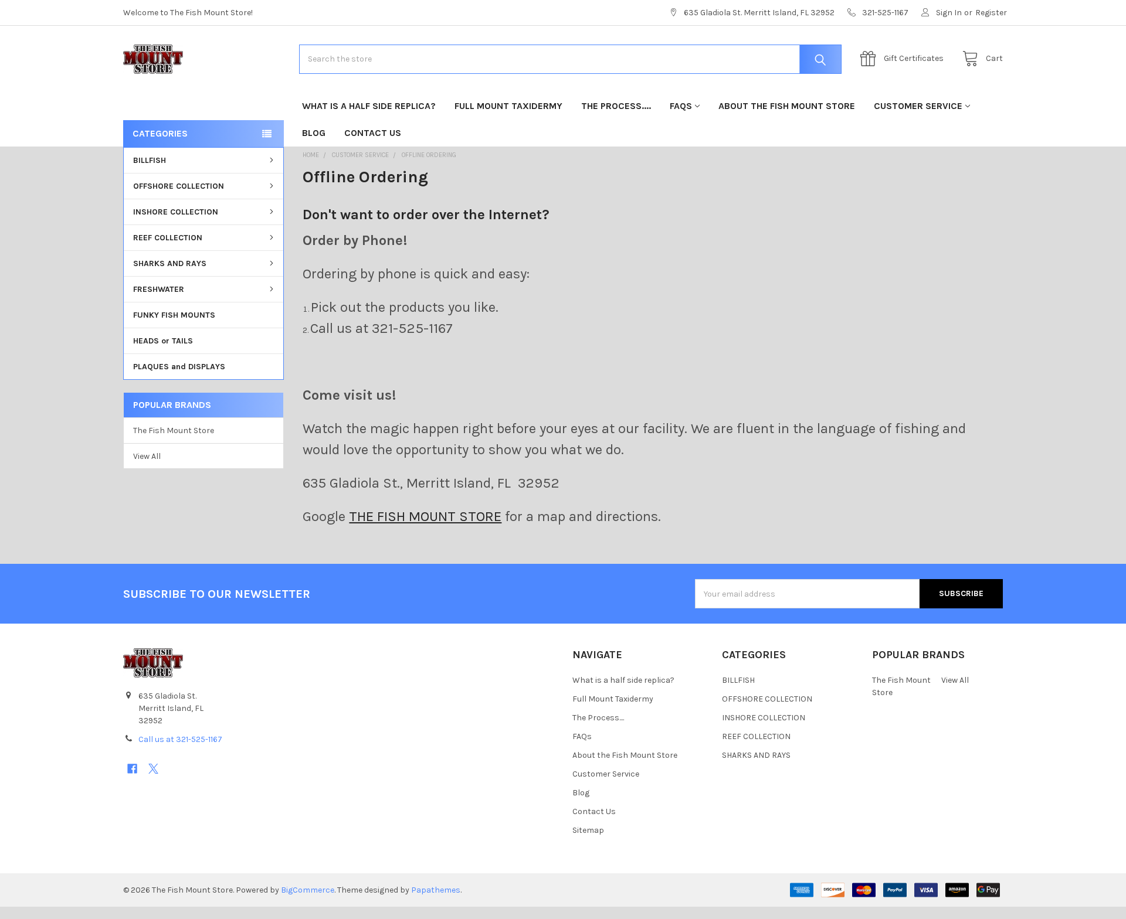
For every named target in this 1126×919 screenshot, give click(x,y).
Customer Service (918, 105)
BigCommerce (307, 890)
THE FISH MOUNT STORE (425, 516)
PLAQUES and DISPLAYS (179, 367)
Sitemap (588, 830)
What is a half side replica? (369, 105)
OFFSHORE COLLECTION (178, 186)
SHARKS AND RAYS (169, 263)
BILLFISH (149, 160)
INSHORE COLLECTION (175, 212)
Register (991, 13)
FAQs (681, 105)
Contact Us (372, 132)
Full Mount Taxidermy (508, 105)
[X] (153, 769)
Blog (313, 132)
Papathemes (435, 890)
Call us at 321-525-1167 (180, 739)
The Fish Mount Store (173, 430)
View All (147, 456)
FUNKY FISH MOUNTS (174, 315)
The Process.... (616, 105)
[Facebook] (132, 769)
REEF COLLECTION (167, 238)
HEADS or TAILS (163, 341)
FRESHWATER (158, 289)
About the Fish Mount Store (786, 105)
